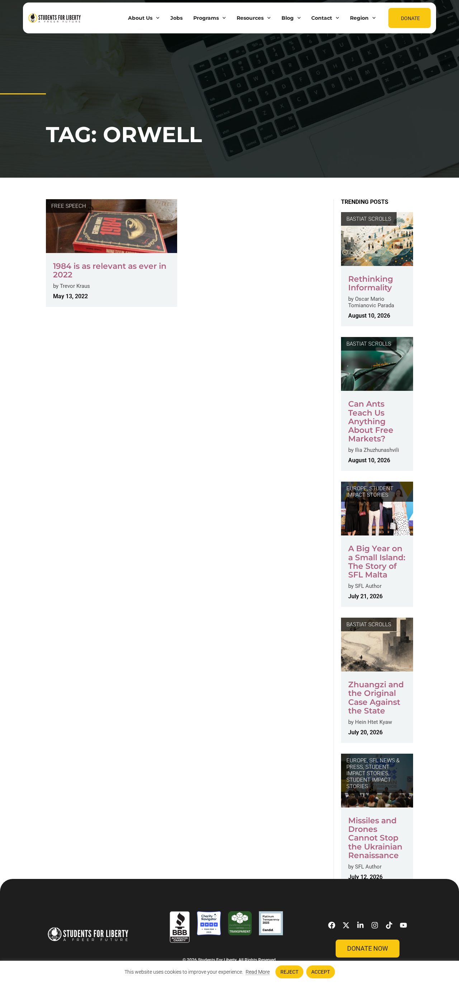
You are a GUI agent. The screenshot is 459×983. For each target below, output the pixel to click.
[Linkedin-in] (360, 925)
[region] (229, 972)
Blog (287, 18)
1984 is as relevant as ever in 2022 (109, 270)
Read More (258, 972)
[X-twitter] (346, 925)
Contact (321, 18)
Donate (410, 18)
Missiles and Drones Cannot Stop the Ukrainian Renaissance (375, 838)
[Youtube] (403, 925)
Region (359, 18)
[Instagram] (375, 925)
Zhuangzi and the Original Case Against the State (376, 698)
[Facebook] (332, 925)
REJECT (289, 972)
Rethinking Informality (370, 283)
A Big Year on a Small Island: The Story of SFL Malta (376, 562)
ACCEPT (320, 972)
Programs (206, 18)
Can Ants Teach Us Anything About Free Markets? (370, 421)
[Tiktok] (389, 925)
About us (140, 18)
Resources (250, 18)
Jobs (176, 18)
